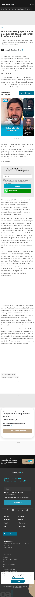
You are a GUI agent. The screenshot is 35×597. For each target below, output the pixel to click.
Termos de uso (7, 562)
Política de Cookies (9, 564)
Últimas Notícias (11, 9)
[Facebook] (27, 510)
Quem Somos (7, 554)
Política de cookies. (18, 578)
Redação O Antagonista (12, 50)
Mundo (23, 9)
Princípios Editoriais (9, 569)
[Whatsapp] (18, 510)
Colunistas (21, 523)
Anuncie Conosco (10, 533)
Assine (26, 461)
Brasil (18, 9)
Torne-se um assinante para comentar (14, 425)
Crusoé (2, 9)
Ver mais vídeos (25, 93)
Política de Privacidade (22, 497)
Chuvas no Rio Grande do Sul (10, 377)
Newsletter (21, 526)
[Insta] (22, 510)
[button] (12, 139)
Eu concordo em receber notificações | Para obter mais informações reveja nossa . (17, 182)
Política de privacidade (10, 559)
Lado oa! (21, 519)
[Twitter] (8, 510)
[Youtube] (13, 510)
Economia (29, 9)
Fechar (17, 581)
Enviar (17, 186)
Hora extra (6, 557)
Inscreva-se (13, 190)
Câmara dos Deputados (8, 374)
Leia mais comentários (17, 431)
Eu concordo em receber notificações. (14, 493)
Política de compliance (10, 567)
